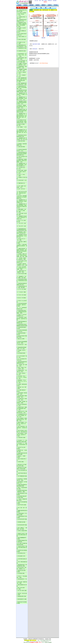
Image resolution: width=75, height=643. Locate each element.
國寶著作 (44, 5)
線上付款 (36, 0)
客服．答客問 (44, 0)
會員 (40, 0)
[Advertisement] (22, 620)
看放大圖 (43, 37)
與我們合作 (50, 0)
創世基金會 (35, 48)
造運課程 (37, 5)
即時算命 (56, 5)
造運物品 (25, 5)
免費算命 (50, 5)
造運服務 (19, 5)
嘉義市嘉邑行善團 (36, 44)
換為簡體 (54, 0)
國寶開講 (31, 5)
